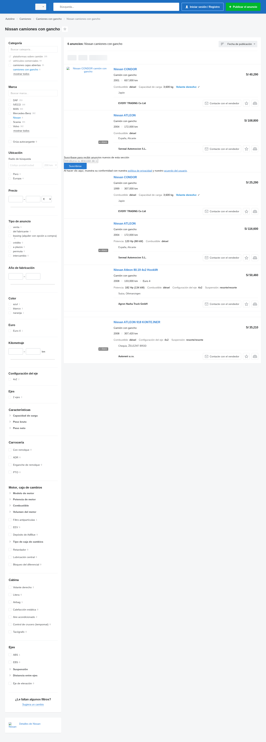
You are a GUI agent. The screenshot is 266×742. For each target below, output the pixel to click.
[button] (246, 103)
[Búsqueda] (57, 7)
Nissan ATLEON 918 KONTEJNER (137, 322)
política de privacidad (140, 170)
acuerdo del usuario (175, 170)
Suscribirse (75, 166)
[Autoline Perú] (18, 7)
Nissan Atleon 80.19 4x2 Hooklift (136, 269)
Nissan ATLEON (125, 115)
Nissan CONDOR (125, 69)
